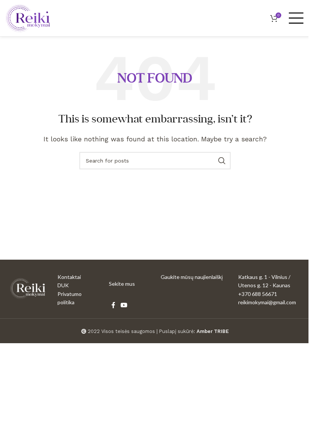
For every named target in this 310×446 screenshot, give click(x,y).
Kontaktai (69, 277)
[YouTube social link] (124, 305)
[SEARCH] (222, 160)
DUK (63, 285)
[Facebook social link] (113, 305)
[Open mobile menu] (296, 18)
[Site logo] (28, 17)
